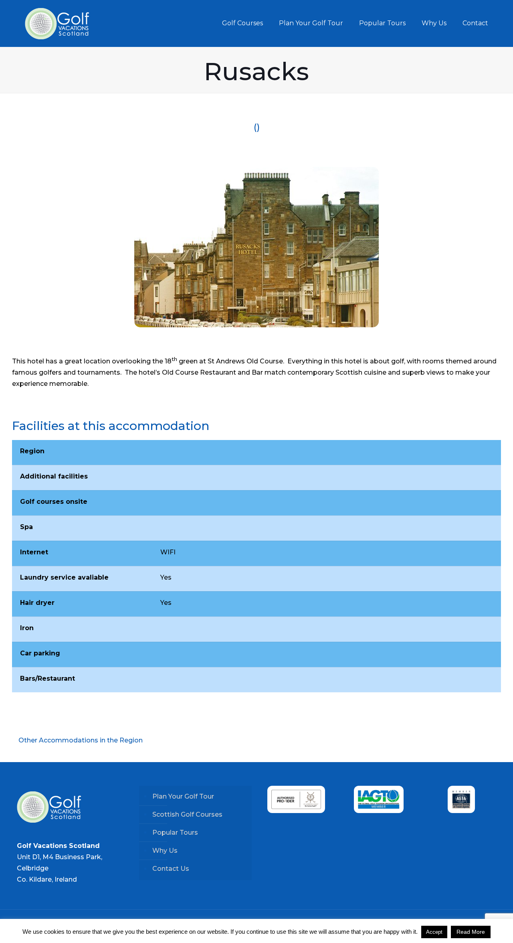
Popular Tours (175, 832)
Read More (470, 932)
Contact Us (170, 868)
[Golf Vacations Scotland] (57, 23)
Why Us (165, 850)
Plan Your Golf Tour (183, 796)
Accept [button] (434, 932)
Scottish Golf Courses (187, 814)
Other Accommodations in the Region (80, 740)
